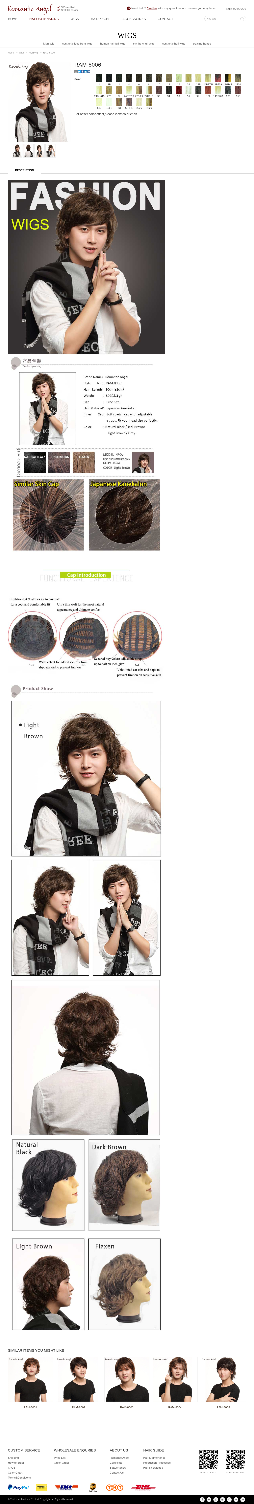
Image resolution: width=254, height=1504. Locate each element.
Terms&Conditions (19, 1477)
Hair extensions (44, 19)
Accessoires (134, 19)
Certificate (116, 1462)
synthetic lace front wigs (77, 43)
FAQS (11, 1467)
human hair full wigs (112, 43)
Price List (59, 1457)
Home (11, 52)
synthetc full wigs (143, 43)
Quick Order (61, 1462)
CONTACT (165, 19)
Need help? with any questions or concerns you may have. (173, 8)
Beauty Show (118, 1467)
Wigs (75, 19)
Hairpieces (101, 19)
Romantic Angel (119, 1457)
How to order (16, 1462)
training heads (202, 43)
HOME (12, 19)
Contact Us (117, 1472)
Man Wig (48, 43)
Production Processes (157, 1462)
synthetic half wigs (173, 43)
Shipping (13, 1457)
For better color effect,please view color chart (105, 114)
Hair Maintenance (154, 1457)
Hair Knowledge (153, 1467)
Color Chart (15, 1472)
